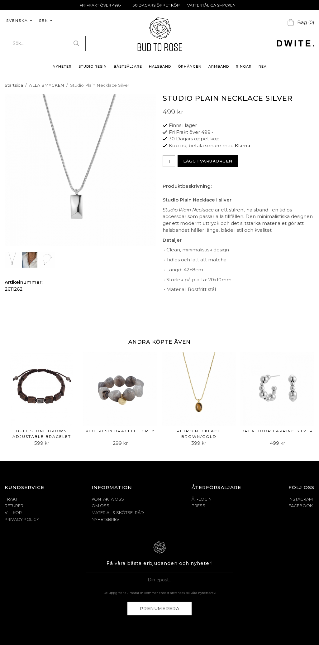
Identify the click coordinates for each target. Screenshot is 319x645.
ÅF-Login (202, 499)
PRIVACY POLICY (22, 519)
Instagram (300, 499)
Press (198, 505)
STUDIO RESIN (93, 66)
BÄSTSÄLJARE (128, 66)
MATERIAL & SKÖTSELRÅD (118, 512)
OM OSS (100, 505)
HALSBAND (160, 66)
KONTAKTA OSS (108, 499)
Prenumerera (159, 608)
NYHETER (62, 66)
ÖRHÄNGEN (190, 66)
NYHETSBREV (105, 519)
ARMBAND (218, 66)
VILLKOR (13, 512)
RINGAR (244, 66)
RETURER (14, 505)
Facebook (300, 505)
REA (263, 66)
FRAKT (11, 499)
